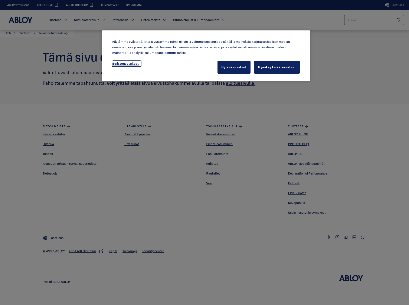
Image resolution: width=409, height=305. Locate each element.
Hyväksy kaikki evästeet (277, 67)
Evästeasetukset (125, 64)
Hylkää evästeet (234, 67)
